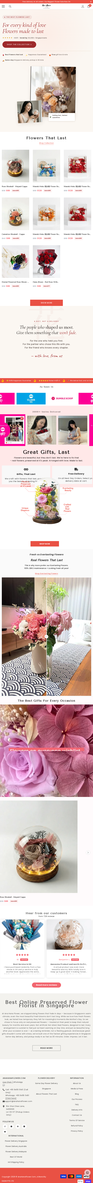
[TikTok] (24, 1126)
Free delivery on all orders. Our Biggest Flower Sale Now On (46, 2)
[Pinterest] (18, 1126)
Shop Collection (46, 143)
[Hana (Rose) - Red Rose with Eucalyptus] (46, 261)
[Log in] (82, 6)
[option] (39, 853)
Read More (46, 1048)
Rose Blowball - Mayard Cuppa (14, 186)
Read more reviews (46, 985)
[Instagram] (11, 1126)
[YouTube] (5, 1131)
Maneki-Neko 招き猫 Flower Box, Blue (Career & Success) (46, 186)
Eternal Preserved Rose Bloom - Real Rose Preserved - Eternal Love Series (15, 282)
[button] (88, 852)
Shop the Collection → (19, 44)
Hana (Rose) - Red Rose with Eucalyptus (45, 282)
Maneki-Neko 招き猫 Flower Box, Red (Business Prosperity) (77, 234)
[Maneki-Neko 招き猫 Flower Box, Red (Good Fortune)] (77, 166)
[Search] (10, 6)
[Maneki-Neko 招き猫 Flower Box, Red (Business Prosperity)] (77, 213)
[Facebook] (5, 1126)
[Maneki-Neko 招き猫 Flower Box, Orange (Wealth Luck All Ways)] (46, 213)
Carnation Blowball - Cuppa (13, 234)
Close (91, 2)
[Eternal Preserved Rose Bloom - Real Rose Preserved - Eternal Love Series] (15, 261)
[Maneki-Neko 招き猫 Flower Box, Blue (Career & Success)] (46, 166)
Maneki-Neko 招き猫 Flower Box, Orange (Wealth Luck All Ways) (46, 234)
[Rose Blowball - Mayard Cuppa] (15, 166)
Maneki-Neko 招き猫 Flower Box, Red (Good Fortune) (77, 186)
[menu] (3, 6)
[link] (18, 398)
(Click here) (10, 1098)
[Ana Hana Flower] (46, 498)
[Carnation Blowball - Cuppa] (15, 213)
